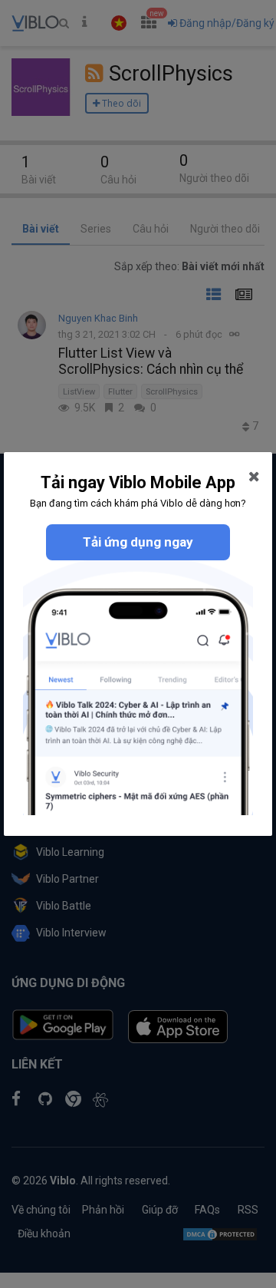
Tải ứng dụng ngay (138, 542)
